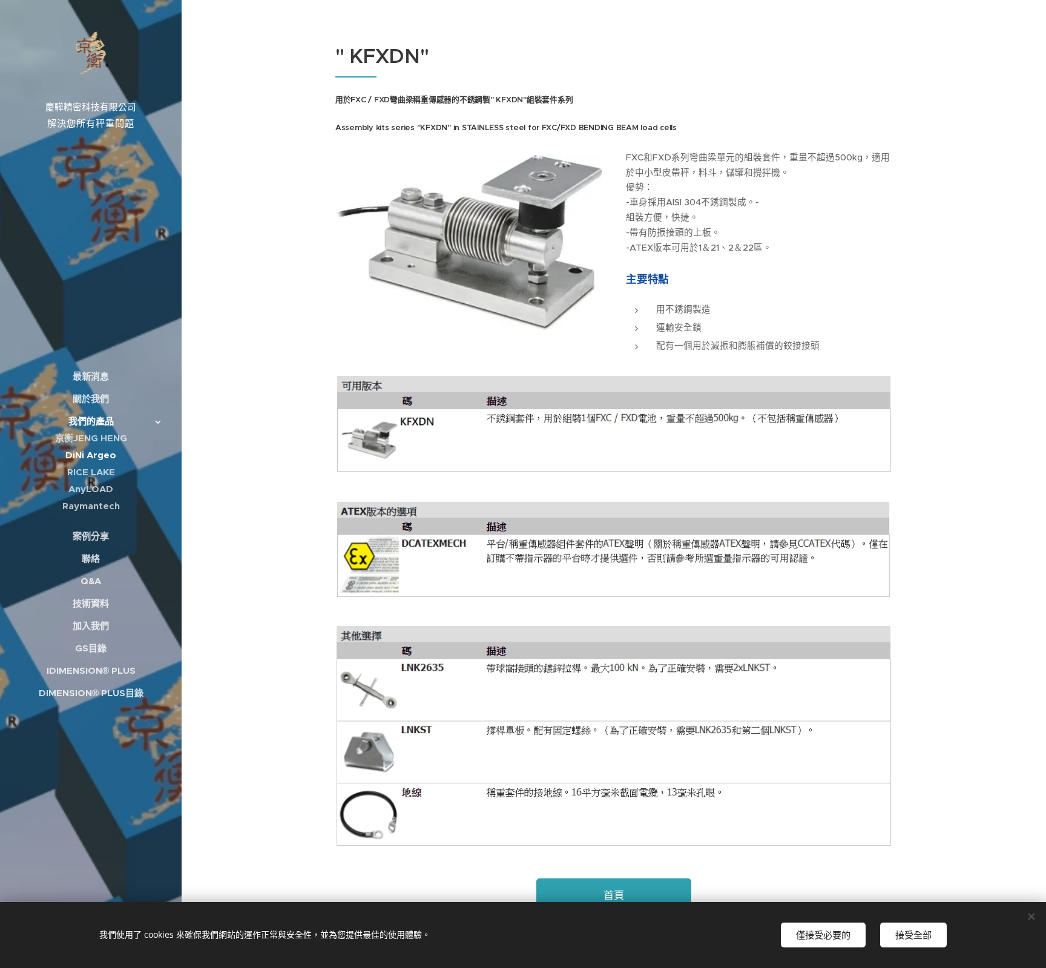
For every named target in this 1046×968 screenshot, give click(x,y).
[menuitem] (91, 376)
